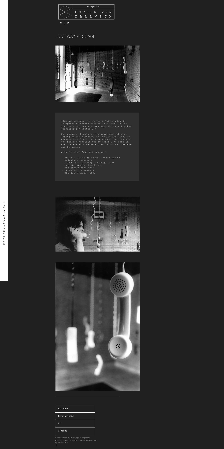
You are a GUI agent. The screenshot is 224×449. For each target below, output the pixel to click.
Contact (62, 431)
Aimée (60, 442)
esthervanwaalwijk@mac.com (85, 440)
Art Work (63, 409)
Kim (66, 442)
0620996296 (69, 440)
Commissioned (66, 416)
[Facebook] (56, 445)
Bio (60, 423)
